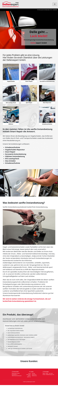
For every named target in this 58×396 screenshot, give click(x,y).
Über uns (29, 376)
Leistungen (28, 374)
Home (29, 373)
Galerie (29, 375)
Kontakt (33, 373)
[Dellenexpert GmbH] (10, 4)
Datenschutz (34, 375)
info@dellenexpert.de (49, 374)
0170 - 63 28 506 (53, 9)
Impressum (34, 374)
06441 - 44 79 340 (49, 373)
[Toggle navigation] (55, 4)
